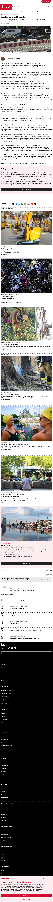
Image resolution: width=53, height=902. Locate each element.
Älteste (50, 570)
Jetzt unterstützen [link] (26, 189)
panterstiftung (4, 748)
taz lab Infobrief (4, 797)
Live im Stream (4, 814)
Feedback (3, 870)
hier (46, 163)
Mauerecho (3, 771)
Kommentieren (10, 200)
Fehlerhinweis (17, 200)
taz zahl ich (3, 742)
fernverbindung (4, 765)
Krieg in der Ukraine (5, 700)
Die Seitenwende (4, 719)
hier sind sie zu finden (44, 579)
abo (1, 736)
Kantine (2, 854)
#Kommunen (28, 195)
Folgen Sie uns (4, 648)
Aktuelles (3, 713)
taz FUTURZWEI (4, 834)
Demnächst (3, 807)
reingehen (3, 778)
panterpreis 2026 (4, 752)
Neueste (46, 570)
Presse (2, 726)
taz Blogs (3, 831)
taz (4, 644)
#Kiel (33, 195)
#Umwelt (15, 195)
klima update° (4, 768)
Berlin (2, 674)
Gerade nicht (46, 878)
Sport (2, 670)
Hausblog (3, 716)
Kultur (2, 667)
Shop (2, 857)
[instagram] (15, 648)
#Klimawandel (9, 195)
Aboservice (3, 873)
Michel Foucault (4, 703)
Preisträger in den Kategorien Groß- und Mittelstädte (34, 74)
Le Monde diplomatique (6, 837)
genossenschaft (4, 739)
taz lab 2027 (3, 820)
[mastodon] (9, 648)
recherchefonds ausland (6, 745)
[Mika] (4, 587)
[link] (20, 7)
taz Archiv (3, 840)
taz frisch (3, 791)
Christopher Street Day (6, 693)
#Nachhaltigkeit (21, 195)
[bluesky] (12, 648)
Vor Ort (2, 811)
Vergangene (3, 817)
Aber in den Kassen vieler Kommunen (17, 136)
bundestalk (3, 762)
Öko (2, 661)
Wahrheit (3, 680)
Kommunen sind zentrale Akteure (42, 107)
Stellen (2, 722)
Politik (2, 658)
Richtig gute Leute (5, 696)
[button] (51, 1)
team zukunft (4, 788)
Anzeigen (3, 860)
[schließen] (51, 878)
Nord (2, 677)
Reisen (2, 851)
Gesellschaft (3, 664)
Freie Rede (3, 774)
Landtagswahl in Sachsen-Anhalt (8, 690)
